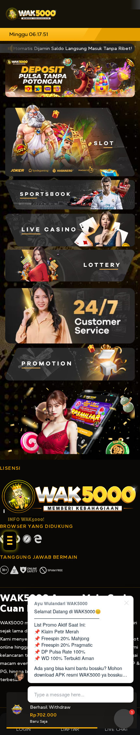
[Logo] (31, 13)
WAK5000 (11, 623)
